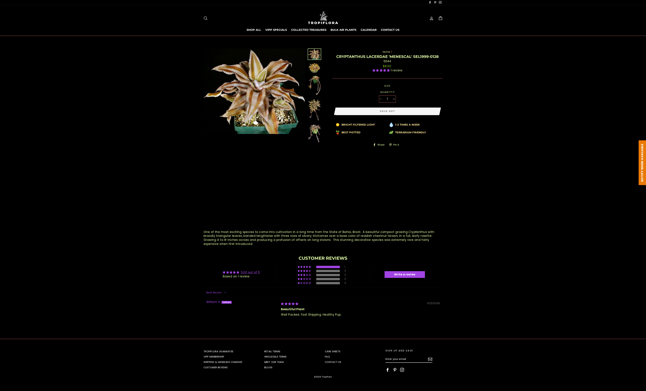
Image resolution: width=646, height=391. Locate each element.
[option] (254, 91)
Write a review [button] (405, 274)
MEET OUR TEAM (274, 362)
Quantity (387, 92)
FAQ (327, 356)
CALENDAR (369, 29)
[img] (289, 304)
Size (387, 86)
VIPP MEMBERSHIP (214, 356)
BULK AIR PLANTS (343, 29)
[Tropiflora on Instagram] (402, 370)
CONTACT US (390, 29)
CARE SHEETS (332, 351)
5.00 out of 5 (250, 272)
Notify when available (642, 163)
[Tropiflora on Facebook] (388, 370)
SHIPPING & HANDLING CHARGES (223, 362)
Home (386, 52)
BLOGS (268, 367)
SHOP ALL (254, 29)
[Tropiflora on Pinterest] (395, 370)
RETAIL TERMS (272, 351)
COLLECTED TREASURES (308, 29)
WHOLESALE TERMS (275, 356)
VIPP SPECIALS (276, 29)
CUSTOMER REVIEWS (216, 367)
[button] (381, 70)
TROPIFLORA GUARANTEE (219, 351)
